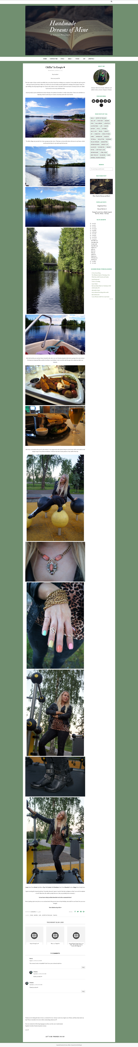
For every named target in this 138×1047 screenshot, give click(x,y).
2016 (93, 235)
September (93, 246)
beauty (106, 131)
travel (55, 915)
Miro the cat (94, 155)
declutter (101, 139)
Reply (83, 967)
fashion (106, 136)
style (98, 128)
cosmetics (97, 134)
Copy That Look (100, 149)
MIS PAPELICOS (95, 294)
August (92, 247)
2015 (93, 237)
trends (108, 147)
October (93, 244)
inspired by (99, 136)
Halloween (98, 123)
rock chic (100, 120)
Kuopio (36, 915)
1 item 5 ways (103, 152)
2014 (93, 239)
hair (108, 155)
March (92, 256)
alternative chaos (96, 290)
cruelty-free (106, 134)
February (93, 258)
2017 (93, 233)
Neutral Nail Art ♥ (102, 209)
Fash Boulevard (95, 279)
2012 (93, 263)
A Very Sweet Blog (96, 273)
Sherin (31, 958)
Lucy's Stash (94, 283)
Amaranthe (104, 141)
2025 (93, 223)
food (31, 915)
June (92, 251)
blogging (103, 155)
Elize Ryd (93, 147)
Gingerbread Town (101, 206)
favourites (101, 147)
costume (104, 128)
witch (92, 149)
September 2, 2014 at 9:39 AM (39, 973)
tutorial (93, 139)
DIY (92, 134)
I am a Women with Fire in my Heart (100, 296)
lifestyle (107, 123)
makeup (107, 120)
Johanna (35, 971)
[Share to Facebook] (75, 911)
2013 (93, 261)
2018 (93, 232)
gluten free (94, 126)
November (93, 242)
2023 (93, 225)
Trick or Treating (96, 281)
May (92, 252)
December (93, 240)
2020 (93, 228)
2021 (93, 227)
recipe (106, 126)
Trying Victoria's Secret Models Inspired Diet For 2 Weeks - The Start (102, 212)
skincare (108, 139)
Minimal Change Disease (98, 157)
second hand (94, 152)
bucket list (104, 144)
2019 (93, 230)
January (93, 259)
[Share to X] (78, 911)
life (40, 915)
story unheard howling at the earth (100, 292)
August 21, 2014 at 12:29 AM (35, 960)
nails (92, 118)
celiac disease (95, 141)
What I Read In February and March (101, 196)
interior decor (95, 144)
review (93, 128)
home (92, 136)
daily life (94, 131)
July (92, 249)
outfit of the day (47, 915)
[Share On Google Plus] (84, 911)
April (92, 254)
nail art (93, 120)
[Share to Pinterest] (81, 911)
